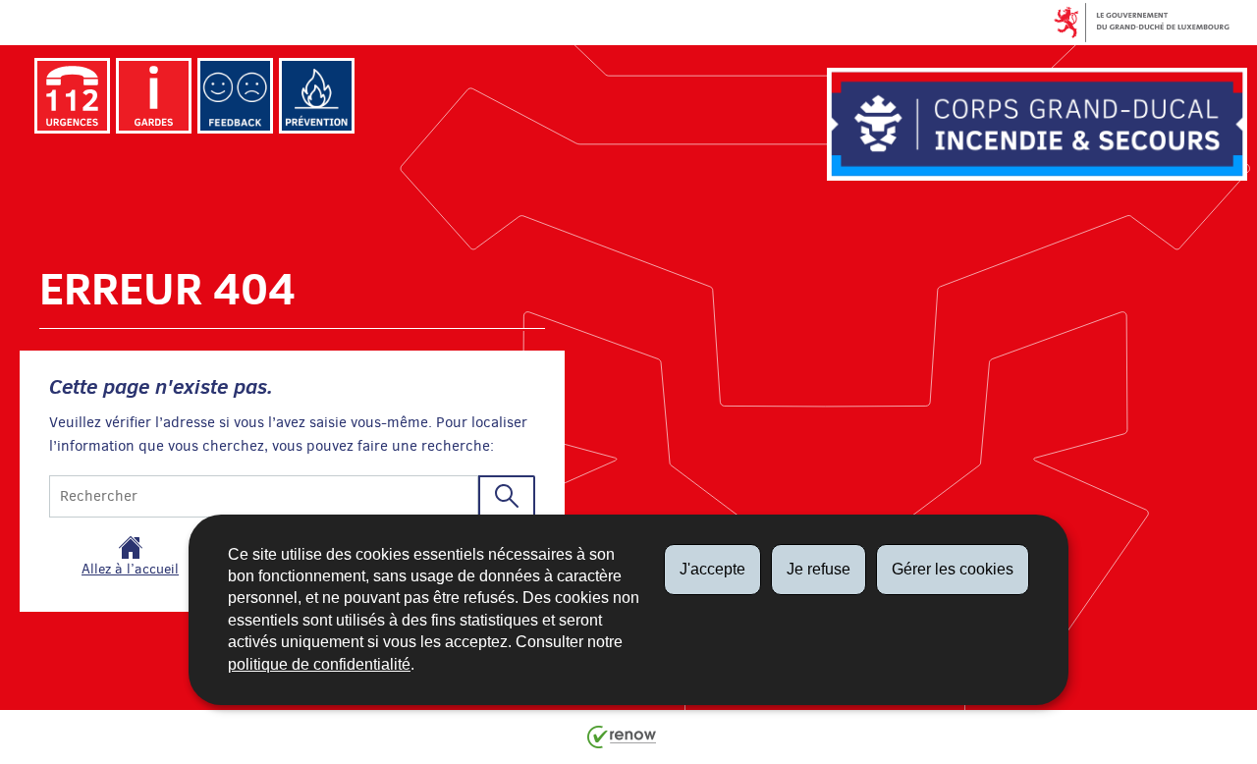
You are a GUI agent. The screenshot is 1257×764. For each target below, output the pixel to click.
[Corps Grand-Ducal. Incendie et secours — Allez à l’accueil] (1037, 124)
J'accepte (712, 569)
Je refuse (818, 569)
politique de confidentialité (319, 664)
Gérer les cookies (952, 569)
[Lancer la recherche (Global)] (506, 496)
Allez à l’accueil (130, 568)
